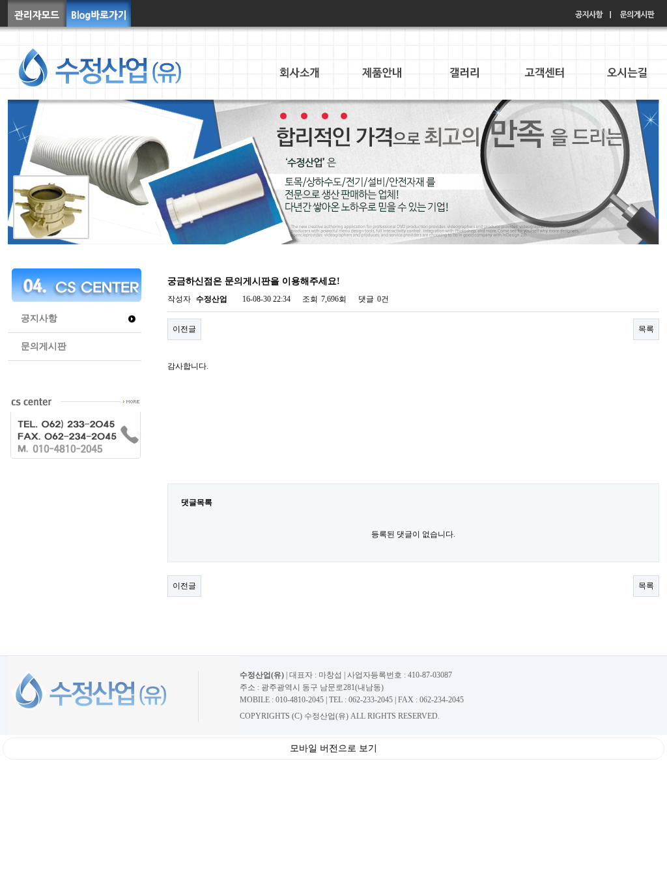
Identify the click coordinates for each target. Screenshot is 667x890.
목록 (646, 329)
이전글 (184, 329)
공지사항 (39, 318)
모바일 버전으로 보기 (333, 748)
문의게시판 (43, 346)
